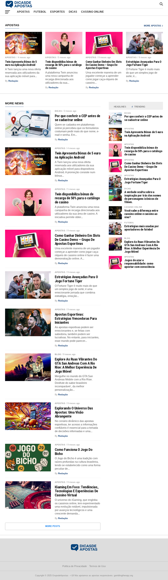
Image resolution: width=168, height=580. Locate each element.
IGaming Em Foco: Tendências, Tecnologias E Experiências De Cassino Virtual (76, 491)
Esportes (57, 11)
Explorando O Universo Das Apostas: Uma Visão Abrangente (74, 412)
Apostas (23, 11)
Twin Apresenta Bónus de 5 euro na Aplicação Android (21, 63)
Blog (58, 354)
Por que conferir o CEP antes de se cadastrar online (77, 118)
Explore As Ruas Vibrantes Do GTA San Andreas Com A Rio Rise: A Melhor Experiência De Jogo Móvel (76, 365)
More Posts (52, 526)
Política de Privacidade (74, 566)
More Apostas (153, 25)
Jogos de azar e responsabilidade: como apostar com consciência (139, 263)
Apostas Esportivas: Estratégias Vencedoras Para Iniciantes (76, 318)
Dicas (73, 11)
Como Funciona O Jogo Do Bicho (74, 452)
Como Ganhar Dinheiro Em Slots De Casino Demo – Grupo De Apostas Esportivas (104, 65)
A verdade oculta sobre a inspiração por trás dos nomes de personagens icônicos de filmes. (142, 197)
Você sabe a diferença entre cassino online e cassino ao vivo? (141, 214)
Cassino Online (92, 11)
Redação (13, 81)
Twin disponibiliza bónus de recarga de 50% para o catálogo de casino (63, 65)
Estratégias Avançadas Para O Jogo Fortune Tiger (143, 63)
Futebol (40, 11)
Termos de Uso (97, 566)
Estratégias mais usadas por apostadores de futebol (141, 227)
